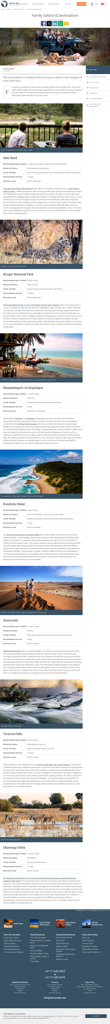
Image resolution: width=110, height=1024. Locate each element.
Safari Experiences (18, 9)
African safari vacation (28, 424)
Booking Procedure (89, 946)
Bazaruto (18, 418)
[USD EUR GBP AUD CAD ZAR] (103, 4)
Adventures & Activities (97, 77)
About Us (85, 938)
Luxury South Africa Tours (45, 923)
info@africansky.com (55, 997)
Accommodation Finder (39, 953)
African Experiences (12, 949)
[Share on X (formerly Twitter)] (49, 23)
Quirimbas (30, 418)
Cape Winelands (62, 943)
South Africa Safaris (71, 923)
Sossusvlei (60, 940)
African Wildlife (36, 951)
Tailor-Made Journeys (12, 940)
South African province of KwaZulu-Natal (23, 535)
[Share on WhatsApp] (61, 23)
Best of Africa (94, 82)
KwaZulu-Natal (62, 946)
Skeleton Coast (62, 959)
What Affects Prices (90, 949)
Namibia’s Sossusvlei (11, 651)
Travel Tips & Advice (38, 938)
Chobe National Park (64, 938)
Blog (92, 6)
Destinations (93, 88)
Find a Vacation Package (13, 952)
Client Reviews (88, 940)
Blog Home (93, 70)
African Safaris (10, 943)
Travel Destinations (11, 946)
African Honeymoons (97, 923)
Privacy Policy (87, 943)
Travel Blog (34, 961)
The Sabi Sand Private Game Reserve (18, 189)
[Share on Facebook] (44, 23)
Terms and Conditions (91, 952)
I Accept (96, 1016)
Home (3, 9)
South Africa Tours (11, 938)
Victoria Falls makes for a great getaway (53, 765)
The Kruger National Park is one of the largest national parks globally (31, 305)
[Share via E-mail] (66, 23)
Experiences (93, 93)
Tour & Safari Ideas (95, 99)
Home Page (18, 924)
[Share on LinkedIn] (55, 23)
